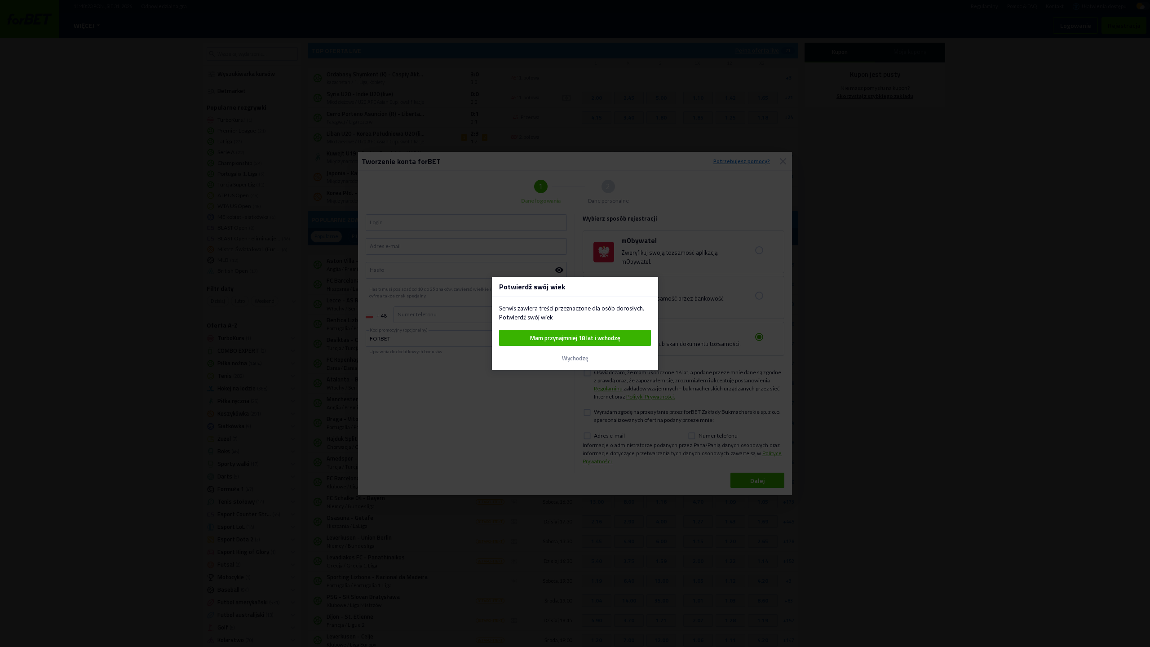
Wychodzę (575, 358)
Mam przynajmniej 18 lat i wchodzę (575, 337)
